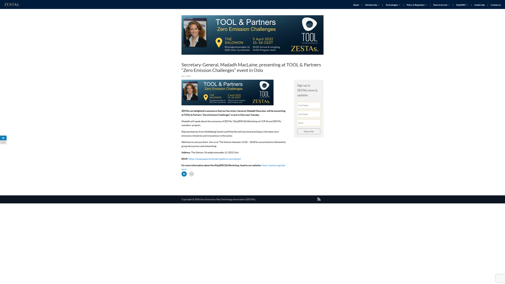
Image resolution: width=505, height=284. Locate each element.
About (356, 5)
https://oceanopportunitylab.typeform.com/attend (215, 158)
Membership (371, 5)
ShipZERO (461, 5)
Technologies (392, 5)
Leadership (479, 5)
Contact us (496, 5)
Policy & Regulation (416, 5)
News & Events (440, 5)
